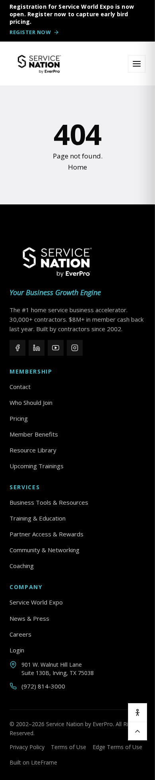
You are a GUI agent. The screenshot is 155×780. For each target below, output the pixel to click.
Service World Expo (36, 602)
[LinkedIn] (37, 348)
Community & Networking (44, 550)
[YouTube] (56, 348)
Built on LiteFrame (33, 762)
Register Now (30, 32)
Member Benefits (34, 434)
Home (77, 167)
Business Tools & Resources (49, 502)
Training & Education (38, 518)
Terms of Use (68, 747)
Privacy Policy (27, 747)
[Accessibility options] (137, 713)
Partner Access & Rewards (46, 534)
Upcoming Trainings (37, 466)
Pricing (19, 418)
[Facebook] (17, 348)
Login (17, 650)
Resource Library (33, 450)
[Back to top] (137, 731)
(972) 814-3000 (43, 686)
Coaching (22, 566)
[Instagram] (75, 348)
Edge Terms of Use (117, 747)
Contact (20, 387)
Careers (20, 634)
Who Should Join (31, 402)
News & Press (29, 618)
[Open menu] (136, 63)
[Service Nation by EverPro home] (39, 64)
